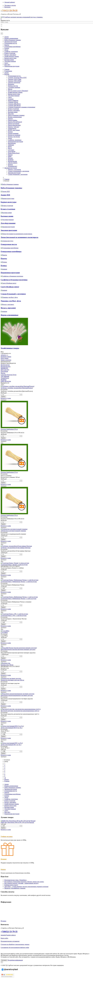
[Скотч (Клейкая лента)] (8, 283)
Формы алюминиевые (11, 38)
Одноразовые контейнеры (12, 46)
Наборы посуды (13, 86)
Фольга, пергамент (10, 55)
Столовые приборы (14, 87)
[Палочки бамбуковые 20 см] (14, 427)
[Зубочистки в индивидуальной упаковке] (14, 529)
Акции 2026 (5, 195)
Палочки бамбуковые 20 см (9, 429)
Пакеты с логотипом (14, 169)
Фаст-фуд (7, 64)
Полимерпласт (12, 166)
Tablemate (11, 145)
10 (5, 778)
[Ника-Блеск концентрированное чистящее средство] (17, 694)
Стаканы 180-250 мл (14, 104)
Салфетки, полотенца (11, 51)
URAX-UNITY (12, 163)
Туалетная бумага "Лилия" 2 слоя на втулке (14, 564)
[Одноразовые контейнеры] (9, 248)
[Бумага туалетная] (7, 205)
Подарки (3, 859)
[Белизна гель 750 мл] (5, 663)
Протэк (10, 154)
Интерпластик (12, 161)
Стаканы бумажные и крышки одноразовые (21, 107)
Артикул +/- (4, 355)
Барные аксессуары (10, 58)
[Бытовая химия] (6, 212)
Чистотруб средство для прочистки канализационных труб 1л (20, 711)
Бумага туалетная (9, 53)
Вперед (6, 779)
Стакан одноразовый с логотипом (18, 171)
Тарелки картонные (14, 82)
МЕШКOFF (4, 368)
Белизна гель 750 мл (7, 665)
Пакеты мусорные (13, 123)
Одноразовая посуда (10, 43)
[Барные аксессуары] (7, 198)
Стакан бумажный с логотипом (17, 174)
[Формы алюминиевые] (4, 311)
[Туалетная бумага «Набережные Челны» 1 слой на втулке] (19, 597)
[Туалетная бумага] (15, 563)
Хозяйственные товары (11, 56)
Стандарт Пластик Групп (8, 374)
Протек (3, 373)
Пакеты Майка (12, 120)
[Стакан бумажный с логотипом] (4, 290)
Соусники (11, 150)
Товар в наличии (6, 360)
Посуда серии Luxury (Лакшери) (18, 90)
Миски (10, 89)
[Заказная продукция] (8, 227)
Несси (10, 148)
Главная (6, 69)
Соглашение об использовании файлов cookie (15, 947)
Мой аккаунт (5, 915)
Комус (10, 146)
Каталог (6, 74)
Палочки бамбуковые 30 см (9, 515)
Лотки (6, 50)
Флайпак (10, 159)
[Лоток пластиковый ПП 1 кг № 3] (12, 743)
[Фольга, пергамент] (7, 304)
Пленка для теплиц (14, 136)
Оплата (3, 911)
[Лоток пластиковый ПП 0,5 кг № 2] (12, 726)
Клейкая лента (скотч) (11, 885)
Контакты (7, 7)
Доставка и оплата (10, 5)
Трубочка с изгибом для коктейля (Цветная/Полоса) (17, 388)
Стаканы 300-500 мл (14, 105)
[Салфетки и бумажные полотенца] (12, 276)
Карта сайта (4, 938)
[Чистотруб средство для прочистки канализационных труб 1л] (21, 709)
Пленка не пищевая (14, 135)
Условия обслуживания (8, 905)
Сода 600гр (4, 632)
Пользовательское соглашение (10, 941)
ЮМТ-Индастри (6, 381)
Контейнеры (12, 143)
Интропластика (5, 366)
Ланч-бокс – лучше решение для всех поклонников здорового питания (26, 886)
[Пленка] (4, 262)
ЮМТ (10, 156)
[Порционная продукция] (4, 269)
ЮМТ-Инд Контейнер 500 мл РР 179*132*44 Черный (17, 822)
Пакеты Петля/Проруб (15, 122)
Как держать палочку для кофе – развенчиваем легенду (21, 883)
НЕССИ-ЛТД (5, 370)
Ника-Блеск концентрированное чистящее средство (17, 695)
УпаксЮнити (5, 378)
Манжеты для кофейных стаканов (14, 888)
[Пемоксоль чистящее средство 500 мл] (11, 678)
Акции (6, 36)
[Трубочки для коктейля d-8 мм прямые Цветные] (16, 546)
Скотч (6, 63)
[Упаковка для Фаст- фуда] (9, 297)
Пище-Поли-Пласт (14, 153)
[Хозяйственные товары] (14, 344)
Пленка (6, 48)
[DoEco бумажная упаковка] (10, 184)
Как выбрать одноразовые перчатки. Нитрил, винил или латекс (24, 881)
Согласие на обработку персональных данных (15, 944)
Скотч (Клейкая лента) (10, 287)
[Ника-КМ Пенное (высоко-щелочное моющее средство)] (19, 648)
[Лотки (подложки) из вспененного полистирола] (16, 234)
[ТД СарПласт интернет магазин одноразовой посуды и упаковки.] (22, 17)
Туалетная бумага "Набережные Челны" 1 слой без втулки (19, 581)
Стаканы (10, 99)
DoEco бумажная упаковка (12, 40)
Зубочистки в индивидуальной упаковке (13, 530)
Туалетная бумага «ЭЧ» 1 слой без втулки (14, 615)
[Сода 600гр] (5, 631)
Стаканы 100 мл (13, 102)
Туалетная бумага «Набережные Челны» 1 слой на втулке (18, 598)
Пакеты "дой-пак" (13, 127)
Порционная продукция (11, 66)
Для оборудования (10, 61)
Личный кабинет (9, 2)
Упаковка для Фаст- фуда (11, 301)
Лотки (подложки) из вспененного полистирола (19, 237)
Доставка (3, 908)
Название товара (6, 356)
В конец (6, 781)
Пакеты (6, 45)
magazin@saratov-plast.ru (8, 935)
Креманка (11, 84)
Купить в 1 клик (6, 398)
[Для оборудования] (7, 219)
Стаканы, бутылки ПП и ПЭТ (17, 77)
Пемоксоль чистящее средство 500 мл (12, 680)
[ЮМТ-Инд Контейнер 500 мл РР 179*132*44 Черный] (18, 821)
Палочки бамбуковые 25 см (9, 472)
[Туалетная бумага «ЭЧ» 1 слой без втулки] (14, 614)
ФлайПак (3, 379)
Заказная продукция (10, 41)
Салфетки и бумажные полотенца (14, 280)
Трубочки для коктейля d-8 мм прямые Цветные (16, 547)
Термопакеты (12, 128)
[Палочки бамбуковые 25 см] (14, 470)
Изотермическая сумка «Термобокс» (15, 880)
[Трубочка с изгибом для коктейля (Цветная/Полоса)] (17, 386)
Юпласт (10, 158)
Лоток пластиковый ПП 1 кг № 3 (11, 744)
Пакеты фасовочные (14, 125)
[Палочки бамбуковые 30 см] (14, 514)
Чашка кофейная (13, 100)
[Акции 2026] (5, 191)
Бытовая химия (9, 59)
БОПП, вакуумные (14, 130)
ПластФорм (11, 151)
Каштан (10, 164)
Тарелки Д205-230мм (14, 81)
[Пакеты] (4, 255)
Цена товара (4, 358)
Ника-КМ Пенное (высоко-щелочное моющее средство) (18, 649)
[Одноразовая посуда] (7, 241)
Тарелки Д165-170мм (14, 79)
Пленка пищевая (13, 133)
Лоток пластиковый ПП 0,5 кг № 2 (11, 727)
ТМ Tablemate (5, 376)
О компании (8, 71)
